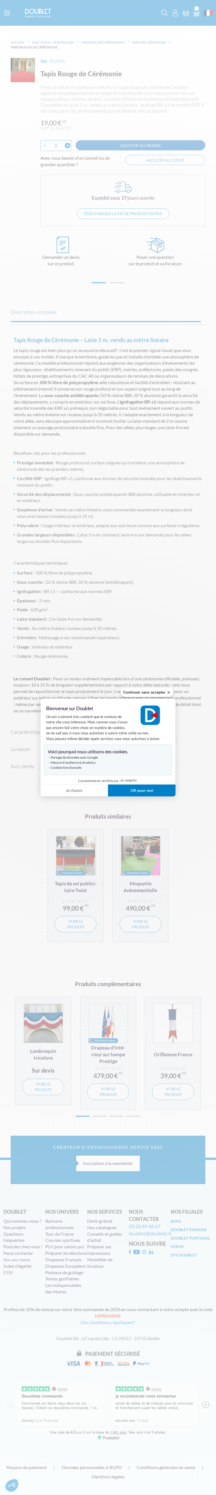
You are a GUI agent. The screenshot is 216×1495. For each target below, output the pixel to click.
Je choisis (74, 790)
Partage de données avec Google (74, 757)
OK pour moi (141, 790)
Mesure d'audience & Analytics (73, 762)
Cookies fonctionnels (66, 767)
